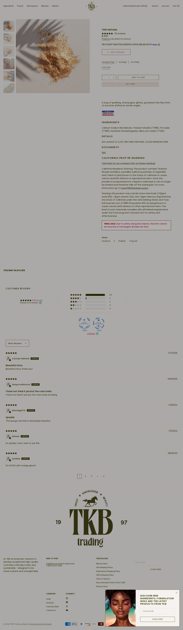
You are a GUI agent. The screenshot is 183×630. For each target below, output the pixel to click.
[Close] (176, 592)
